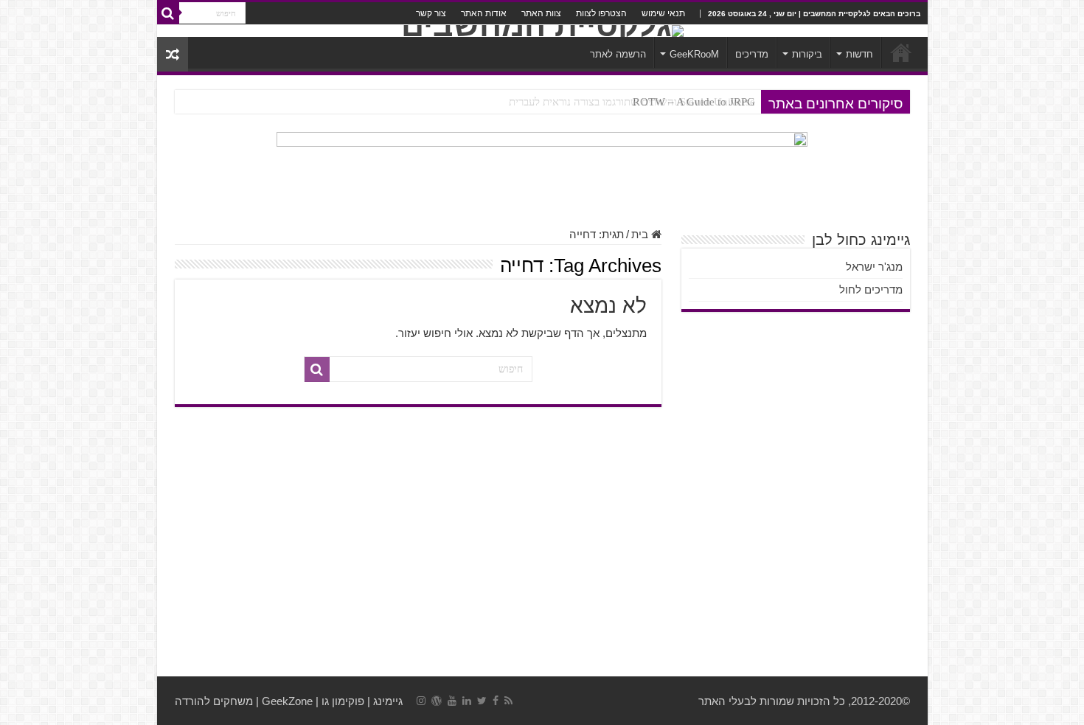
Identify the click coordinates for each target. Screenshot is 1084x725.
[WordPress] (436, 701)
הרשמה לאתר (618, 54)
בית (641, 234)
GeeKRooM (694, 54)
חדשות (859, 54)
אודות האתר (484, 13)
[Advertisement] (542, 558)
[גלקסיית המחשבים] (542, 31)
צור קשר (431, 13)
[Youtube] (452, 701)
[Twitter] (482, 701)
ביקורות (807, 54)
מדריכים (751, 54)
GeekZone (287, 701)
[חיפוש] (168, 13)
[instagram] (421, 701)
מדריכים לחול (871, 289)
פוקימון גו (343, 701)
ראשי (901, 52)
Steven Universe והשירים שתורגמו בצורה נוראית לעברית (632, 102)
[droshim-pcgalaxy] (542, 171)
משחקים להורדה (214, 701)
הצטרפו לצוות (601, 13)
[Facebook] (495, 701)
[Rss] (508, 701)
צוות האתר (541, 13)
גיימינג (388, 701)
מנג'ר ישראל (874, 266)
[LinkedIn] (467, 701)
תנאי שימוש (663, 13)
